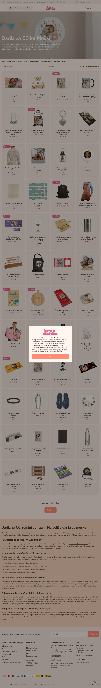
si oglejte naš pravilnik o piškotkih (50, 351)
